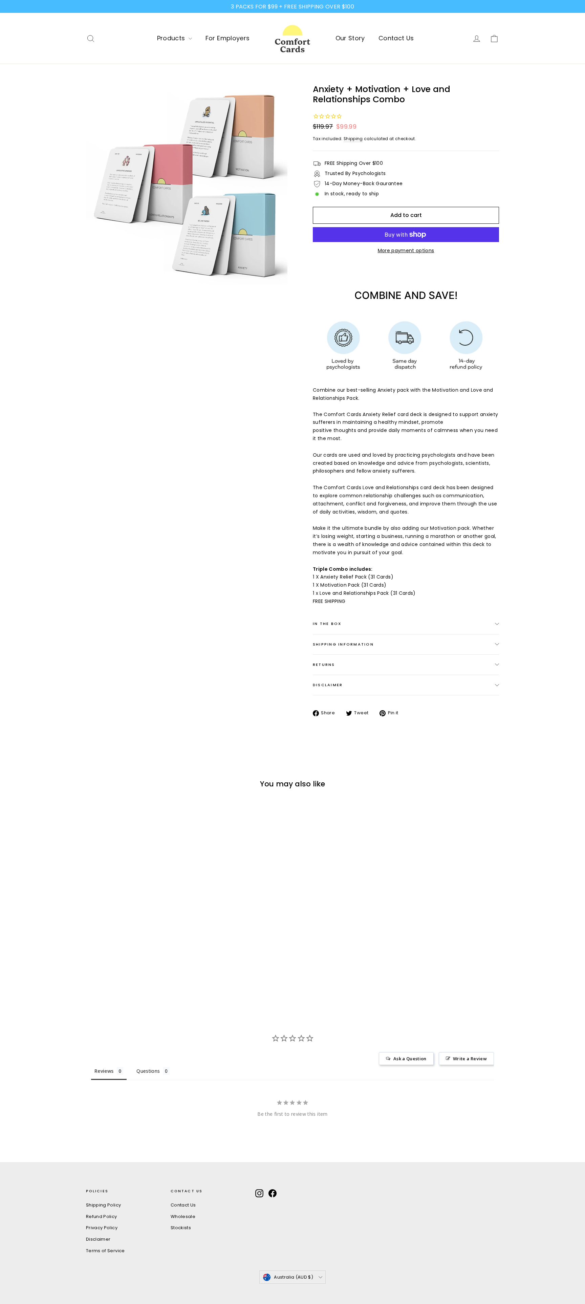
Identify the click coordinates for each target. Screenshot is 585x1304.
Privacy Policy (101, 1227)
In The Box (327, 623)
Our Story (350, 38)
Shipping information (343, 644)
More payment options (406, 250)
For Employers (227, 38)
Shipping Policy (103, 1205)
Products (172, 38)
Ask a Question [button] (410, 1059)
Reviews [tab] (103, 1071)
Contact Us (396, 38)
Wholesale (183, 1216)
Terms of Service (105, 1250)
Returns (324, 664)
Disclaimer (328, 685)
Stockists (181, 1227)
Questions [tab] (148, 1071)
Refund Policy (101, 1216)
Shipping (353, 139)
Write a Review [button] (470, 1059)
